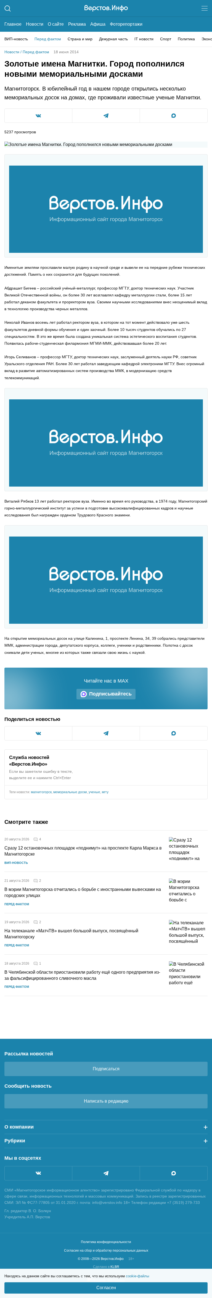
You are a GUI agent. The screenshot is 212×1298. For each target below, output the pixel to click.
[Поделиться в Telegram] (106, 116)
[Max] (173, 1173)
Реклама (77, 24)
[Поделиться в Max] (173, 116)
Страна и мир (80, 39)
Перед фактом (48, 39)
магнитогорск (41, 792)
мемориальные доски (70, 792)
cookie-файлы (137, 1276)
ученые (94, 792)
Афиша (97, 24)
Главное (13, 24)
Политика (186, 39)
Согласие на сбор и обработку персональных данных (106, 1250)
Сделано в (106, 1267)
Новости (34, 24)
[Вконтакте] (38, 1173)
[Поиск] (7, 8)
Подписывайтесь (110, 694)
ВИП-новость (16, 39)
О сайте (56, 24)
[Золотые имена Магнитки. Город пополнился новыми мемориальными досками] (106, 209)
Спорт (165, 39)
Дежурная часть (113, 39)
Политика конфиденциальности (106, 1242)
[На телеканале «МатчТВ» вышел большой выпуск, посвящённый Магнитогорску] (188, 934)
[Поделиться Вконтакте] (38, 116)
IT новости (143, 39)
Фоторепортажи (126, 24)
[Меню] (205, 8)
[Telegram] (106, 1173)
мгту (105, 792)
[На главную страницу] (106, 8)
